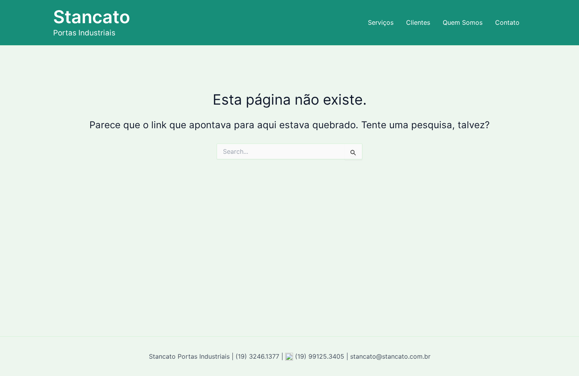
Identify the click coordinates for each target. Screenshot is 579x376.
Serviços (380, 22)
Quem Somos (462, 22)
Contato (507, 22)
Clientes (418, 22)
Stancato (91, 17)
